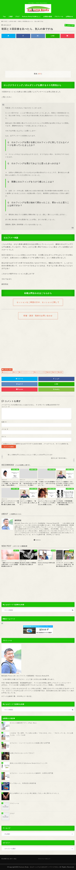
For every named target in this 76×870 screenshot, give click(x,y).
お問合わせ (69, 16)
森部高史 (18, 520)
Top (4, 16)
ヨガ (16, 372)
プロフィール (59, 16)
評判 (55, 372)
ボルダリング (8, 372)
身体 (61, 372)
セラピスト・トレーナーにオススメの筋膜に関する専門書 (30, 743)
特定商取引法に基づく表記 (8, 858)
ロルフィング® (40, 372)
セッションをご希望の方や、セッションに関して (38, 302)
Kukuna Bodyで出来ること (31, 16)
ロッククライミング (27, 372)
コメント (5, 407)
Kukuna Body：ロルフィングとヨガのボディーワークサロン (39, 867)
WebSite (38, 540)
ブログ (17, 16)
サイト (3, 436)
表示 (39, 73)
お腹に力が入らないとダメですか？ (22, 753)
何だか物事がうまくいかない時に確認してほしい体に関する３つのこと (34, 793)
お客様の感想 (47, 16)
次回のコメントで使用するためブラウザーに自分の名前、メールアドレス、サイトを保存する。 (36, 444)
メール (4, 429)
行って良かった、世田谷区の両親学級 (23, 783)
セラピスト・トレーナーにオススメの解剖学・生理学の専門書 (31, 773)
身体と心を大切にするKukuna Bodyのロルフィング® (28, 763)
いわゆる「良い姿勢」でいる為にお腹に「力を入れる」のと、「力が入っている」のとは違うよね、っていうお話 (41, 734)
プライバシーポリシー (44, 858)
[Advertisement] (37, 54)
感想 (49, 372)
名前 (4, 422)
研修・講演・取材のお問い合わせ (38, 316)
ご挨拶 (10, 16)
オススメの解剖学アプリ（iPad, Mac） (24, 723)
